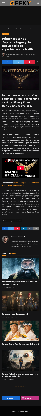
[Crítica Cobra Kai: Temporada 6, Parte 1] (20, 331)
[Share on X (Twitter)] (18, 62)
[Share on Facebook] (7, 62)
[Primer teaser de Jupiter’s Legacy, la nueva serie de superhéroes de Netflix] (20, 78)
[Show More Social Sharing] (37, 62)
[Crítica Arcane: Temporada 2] (20, 301)
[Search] (38, 3)
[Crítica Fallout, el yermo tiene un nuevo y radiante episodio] (20, 360)
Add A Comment (20, 387)
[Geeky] (20, 3)
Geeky (27, 411)
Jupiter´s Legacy (9, 221)
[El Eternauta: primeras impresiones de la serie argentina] (20, 268)
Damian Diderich (14, 54)
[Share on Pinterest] (29, 62)
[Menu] (3, 3)
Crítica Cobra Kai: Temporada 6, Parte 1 (20, 344)
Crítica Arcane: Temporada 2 (15, 314)
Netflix (5, 34)
